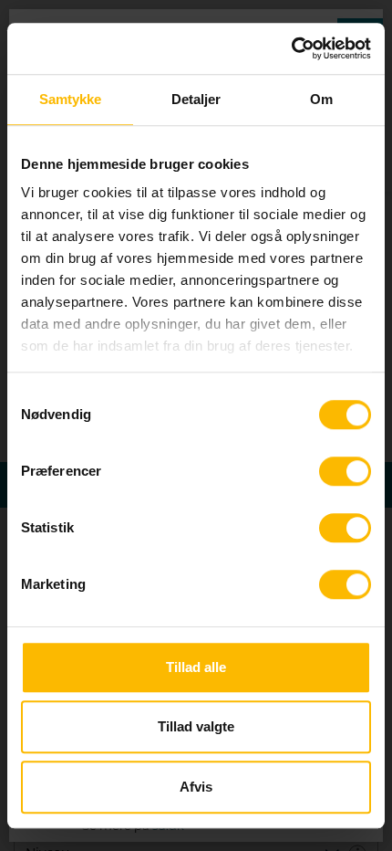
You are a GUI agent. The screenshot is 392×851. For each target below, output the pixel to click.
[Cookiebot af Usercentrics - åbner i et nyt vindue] (291, 48)
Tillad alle (196, 667)
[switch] (345, 471)
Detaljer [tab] (196, 99)
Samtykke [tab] (70, 99)
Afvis (196, 786)
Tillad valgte (196, 726)
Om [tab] (321, 99)
